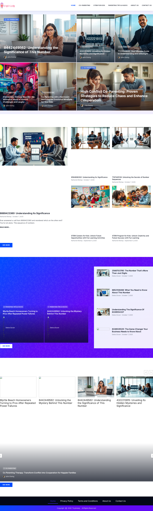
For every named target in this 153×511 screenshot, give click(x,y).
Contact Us (147, 5)
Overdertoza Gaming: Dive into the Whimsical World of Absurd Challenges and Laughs (18, 99)
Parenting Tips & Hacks (117, 5)
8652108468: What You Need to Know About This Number (129, 291)
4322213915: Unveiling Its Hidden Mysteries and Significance (95, 52)
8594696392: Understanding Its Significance (89, 177)
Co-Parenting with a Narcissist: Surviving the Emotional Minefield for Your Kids (56, 99)
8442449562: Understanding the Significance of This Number (94, 403)
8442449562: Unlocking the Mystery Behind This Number (64, 312)
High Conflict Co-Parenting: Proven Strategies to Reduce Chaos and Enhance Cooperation (114, 95)
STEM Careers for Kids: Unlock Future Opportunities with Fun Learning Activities (88, 237)
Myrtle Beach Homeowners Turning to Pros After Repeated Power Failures (20, 312)
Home (73, 5)
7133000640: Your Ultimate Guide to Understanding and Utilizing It (133, 52)
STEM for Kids (99, 5)
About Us (135, 5)
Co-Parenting (84, 5)
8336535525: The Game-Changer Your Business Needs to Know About (130, 330)
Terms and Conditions (88, 501)
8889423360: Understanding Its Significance (25, 213)
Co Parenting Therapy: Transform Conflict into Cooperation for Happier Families (39, 472)
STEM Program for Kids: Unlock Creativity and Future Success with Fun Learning (130, 237)
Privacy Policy (66, 501)
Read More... (5, 227)
